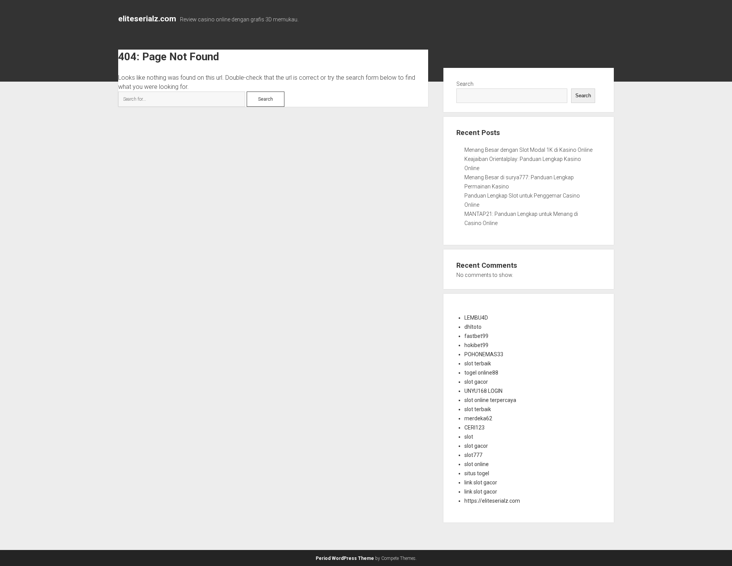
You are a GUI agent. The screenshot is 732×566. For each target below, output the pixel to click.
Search (465, 84)
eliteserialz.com (147, 18)
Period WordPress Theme (345, 558)
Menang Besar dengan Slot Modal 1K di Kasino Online (528, 150)
